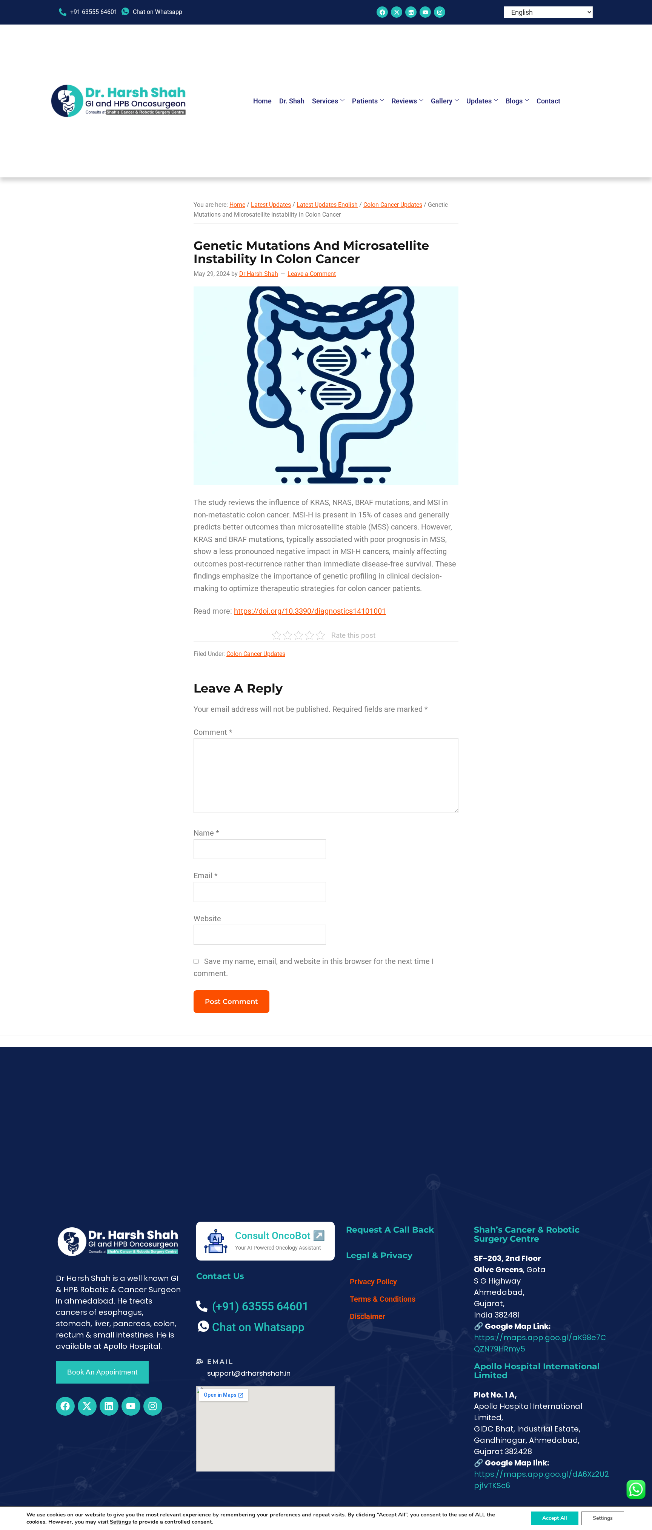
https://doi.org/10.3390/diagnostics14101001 (310, 611)
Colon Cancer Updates (255, 653)
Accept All (554, 1518)
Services (325, 101)
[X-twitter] (396, 12)
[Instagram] (439, 12)
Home (262, 101)
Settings (120, 1521)
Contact (548, 101)
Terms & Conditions (382, 1299)
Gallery (441, 101)
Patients (365, 101)
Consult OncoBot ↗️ (280, 1235)
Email (206, 875)
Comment (213, 732)
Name (206, 832)
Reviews (404, 101)
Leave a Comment (312, 273)
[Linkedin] (411, 12)
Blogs (514, 101)
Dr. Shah (291, 101)
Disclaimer (367, 1316)
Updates (479, 101)
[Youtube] (425, 12)
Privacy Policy (373, 1281)
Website (207, 918)
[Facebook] (382, 12)
